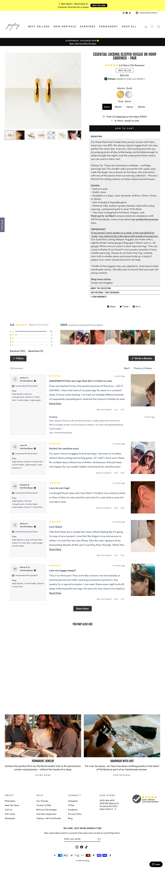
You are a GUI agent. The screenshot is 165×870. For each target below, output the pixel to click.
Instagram (73, 801)
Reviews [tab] (17, 351)
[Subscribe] (99, 839)
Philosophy (10, 801)
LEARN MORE (43, 775)
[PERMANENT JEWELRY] (43, 735)
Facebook (73, 809)
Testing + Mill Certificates (48, 818)
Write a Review (144, 359)
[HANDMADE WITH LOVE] (122, 735)
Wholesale (10, 818)
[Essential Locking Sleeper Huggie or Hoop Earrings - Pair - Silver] (10, 688)
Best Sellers (39, 26)
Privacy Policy (75, 814)
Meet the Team (12, 805)
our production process (145, 219)
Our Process (42, 801)
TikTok (71, 805)
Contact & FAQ (43, 805)
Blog (70, 818)
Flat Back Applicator (46, 814)
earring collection (136, 175)
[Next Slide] (153, 337)
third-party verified (102, 215)
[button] (9, 135)
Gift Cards (10, 814)
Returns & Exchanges (46, 809)
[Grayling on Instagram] (76, 847)
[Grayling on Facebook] (81, 847)
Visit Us (8, 809)
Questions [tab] (35, 351)
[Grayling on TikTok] (86, 847)
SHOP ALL (129, 26)
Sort (127, 368)
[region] (107, 337)
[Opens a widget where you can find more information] (156, 865)
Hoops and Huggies (102, 282)
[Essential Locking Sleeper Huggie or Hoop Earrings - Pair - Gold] (6, 688)
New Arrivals (65, 26)
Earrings (88, 26)
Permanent (108, 26)
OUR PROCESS (121, 775)
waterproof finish (138, 155)
